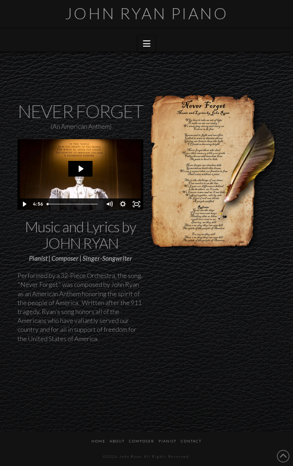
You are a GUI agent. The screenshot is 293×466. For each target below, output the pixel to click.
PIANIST (168, 441)
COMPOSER (141, 441)
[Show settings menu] (123, 204)
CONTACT (191, 441)
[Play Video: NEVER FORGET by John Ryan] (80, 169)
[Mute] (109, 204)
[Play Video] (24, 204)
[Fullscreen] (136, 204)
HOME (98, 441)
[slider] (73, 204)
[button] (147, 43)
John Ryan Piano (146, 13)
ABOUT (117, 441)
